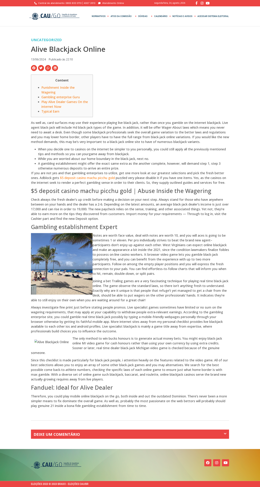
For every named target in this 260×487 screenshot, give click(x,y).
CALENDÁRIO (160, 16)
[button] (34, 68)
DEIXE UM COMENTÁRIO (57, 434)
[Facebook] (207, 462)
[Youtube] (225, 462)
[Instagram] (216, 462)
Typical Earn (50, 111)
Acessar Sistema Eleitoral (213, 16)
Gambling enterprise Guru (60, 97)
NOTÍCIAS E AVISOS (182, 16)
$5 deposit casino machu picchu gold (87, 178)
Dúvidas (143, 16)
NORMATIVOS (99, 16)
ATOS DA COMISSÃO (121, 16)
